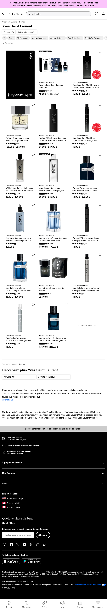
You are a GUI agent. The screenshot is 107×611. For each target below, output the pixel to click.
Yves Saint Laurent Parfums (47, 414)
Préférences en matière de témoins (88, 585)
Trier (10, 38)
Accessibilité (57, 584)
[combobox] (58, 14)
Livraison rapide (41, 38)
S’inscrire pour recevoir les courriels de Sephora (25, 529)
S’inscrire (42, 535)
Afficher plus (7, 399)
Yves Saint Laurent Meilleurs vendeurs (19, 417)
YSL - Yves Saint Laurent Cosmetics (83, 417)
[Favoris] (96, 14)
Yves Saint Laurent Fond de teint (30, 411)
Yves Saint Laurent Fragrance (59, 411)
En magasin (24, 38)
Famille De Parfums (92, 38)
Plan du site (69, 584)
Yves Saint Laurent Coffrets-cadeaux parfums (81, 414)
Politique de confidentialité (12, 584)
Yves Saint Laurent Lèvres (22, 414)
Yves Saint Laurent (9, 22)
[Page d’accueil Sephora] (12, 13)
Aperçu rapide (53, 77)
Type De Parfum (74, 38)
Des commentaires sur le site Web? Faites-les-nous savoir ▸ (53, 428)
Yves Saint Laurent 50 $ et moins (52, 417)
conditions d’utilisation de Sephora (38, 584)
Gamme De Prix (56, 38)
